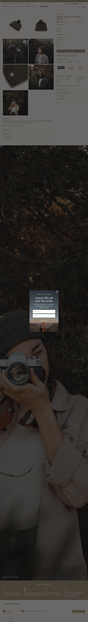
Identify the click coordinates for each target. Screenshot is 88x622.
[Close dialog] (57, 292)
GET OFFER (44, 320)
